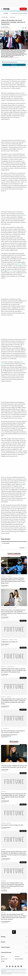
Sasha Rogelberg (6, 858)
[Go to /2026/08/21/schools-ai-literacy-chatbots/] (14, 718)
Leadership (4, 17)
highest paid (18, 264)
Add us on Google (14, 64)
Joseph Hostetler (6, 827)
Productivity (10, 666)
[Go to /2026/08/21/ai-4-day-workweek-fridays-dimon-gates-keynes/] (14, 629)
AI (1, 728)
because (10, 271)
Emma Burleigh (5, 706)
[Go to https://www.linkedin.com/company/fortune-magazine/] (12, 966)
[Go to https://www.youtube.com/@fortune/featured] (21, 966)
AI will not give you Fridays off (9, 641)
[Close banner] (25, 62)
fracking (12, 17)
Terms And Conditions (19, 958)
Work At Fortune (4, 958)
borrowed (21, 482)
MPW (2, 763)
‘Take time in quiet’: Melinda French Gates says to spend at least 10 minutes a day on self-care (14, 766)
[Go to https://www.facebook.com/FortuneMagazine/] (6, 966)
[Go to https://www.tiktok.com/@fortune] (18, 966)
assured (3, 432)
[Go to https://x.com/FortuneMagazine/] (9, 966)
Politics (3, 912)
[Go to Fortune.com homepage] (6, 9)
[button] (5, 27)
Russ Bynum (12, 734)
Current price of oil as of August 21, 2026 (12, 825)
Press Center (17, 956)
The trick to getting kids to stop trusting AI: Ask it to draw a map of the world (13, 731)
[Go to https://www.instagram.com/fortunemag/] (15, 966)
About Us (2, 956)
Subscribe (23, 9)
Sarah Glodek (5, 617)
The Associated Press (6, 736)
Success (3, 576)
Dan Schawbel (5, 644)
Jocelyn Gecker (6, 734)
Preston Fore (5, 585)
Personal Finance (6, 823)
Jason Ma (4, 890)
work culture (13, 639)
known (22, 215)
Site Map (2, 961)
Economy (3, 849)
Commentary (4, 639)
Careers (9, 576)
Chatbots (6, 728)
